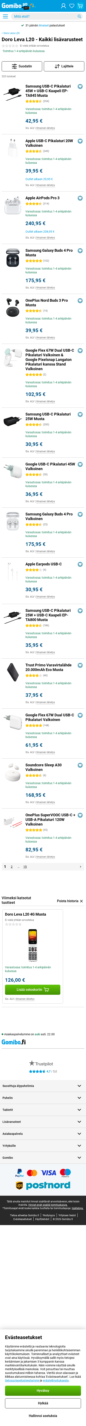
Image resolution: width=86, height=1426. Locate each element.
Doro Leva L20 (12, 33)
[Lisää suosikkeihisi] (80, 86)
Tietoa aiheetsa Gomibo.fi (24, 1215)
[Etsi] (79, 16)
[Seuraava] (80, 866)
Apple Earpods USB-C (43, 564)
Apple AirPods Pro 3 (42, 198)
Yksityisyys (49, 1215)
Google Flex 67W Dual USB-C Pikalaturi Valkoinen (49, 717)
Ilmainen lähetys (45, 128)
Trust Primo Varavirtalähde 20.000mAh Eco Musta (48, 667)
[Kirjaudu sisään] (63, 6)
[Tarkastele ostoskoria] (80, 6)
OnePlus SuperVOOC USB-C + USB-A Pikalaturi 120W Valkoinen (50, 819)
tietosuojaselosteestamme (22, 1380)
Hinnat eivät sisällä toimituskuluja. (48, 1204)
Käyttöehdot (42, 1219)
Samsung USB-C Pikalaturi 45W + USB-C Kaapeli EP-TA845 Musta (48, 91)
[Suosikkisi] (72, 6)
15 (25, 866)
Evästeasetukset (22, 1219)
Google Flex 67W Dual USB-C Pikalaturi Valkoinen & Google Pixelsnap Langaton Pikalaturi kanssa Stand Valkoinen (49, 359)
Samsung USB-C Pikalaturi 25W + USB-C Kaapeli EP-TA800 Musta (48, 615)
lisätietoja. (77, 1208)
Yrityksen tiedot (67, 1215)
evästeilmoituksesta (56, 1380)
